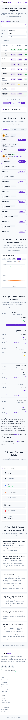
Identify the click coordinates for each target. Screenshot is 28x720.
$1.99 (26, 69)
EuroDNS (4, 88)
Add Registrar (4, 705)
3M (9, 258)
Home (2, 677)
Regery (4, 68)
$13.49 (20, 49)
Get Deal (21, 161)
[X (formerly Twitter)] (2, 666)
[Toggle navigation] (26, 2)
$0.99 (26, 59)
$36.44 (19, 89)
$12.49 (13, 49)
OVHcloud (4, 49)
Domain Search (4, 686)
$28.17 (26, 84)
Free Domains (4, 682)
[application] (13, 273)
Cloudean (4, 73)
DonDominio (5, 93)
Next (23, 102)
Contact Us (4, 700)
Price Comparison (5, 680)
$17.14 (13, 84)
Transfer (22, 129)
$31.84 (19, 84)
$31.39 (26, 89)
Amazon (4, 78)
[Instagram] (12, 666)
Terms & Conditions (6, 711)
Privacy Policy (4, 709)
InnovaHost (5, 54)
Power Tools (4, 691)
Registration (5, 129)
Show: (2, 33)
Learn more (22, 645)
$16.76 (13, 74)
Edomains (4, 63)
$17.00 (13, 79)
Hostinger (4, 58)
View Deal (21, 139)
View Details (4, 50)
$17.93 (13, 89)
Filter (23, 25)
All (23, 258)
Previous (6, 102)
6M (14, 258)
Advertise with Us (5, 707)
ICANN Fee (6, 40)
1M (4, 258)
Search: (3, 37)
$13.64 (13, 54)
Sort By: (3, 30)
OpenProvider (5, 83)
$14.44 (13, 59)
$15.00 (13, 64)
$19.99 (20, 59)
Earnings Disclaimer (5, 702)
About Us (3, 698)
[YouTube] (9, 666)
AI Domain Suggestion (6, 689)
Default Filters (7, 25)
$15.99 (13, 69)
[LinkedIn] (5, 666)
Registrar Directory (5, 684)
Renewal (14, 129)
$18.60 (13, 94)
